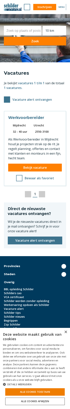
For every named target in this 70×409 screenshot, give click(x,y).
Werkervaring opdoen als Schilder (26, 305)
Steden (9, 274)
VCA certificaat (14, 297)
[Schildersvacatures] (13, 7)
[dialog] (35, 368)
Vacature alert (14, 309)
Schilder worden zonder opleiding (26, 301)
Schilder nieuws (14, 316)
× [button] (65, 332)
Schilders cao (13, 293)
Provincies (12, 266)
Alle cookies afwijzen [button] (35, 401)
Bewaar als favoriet (39, 178)
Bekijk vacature (35, 167)
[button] (35, 384)
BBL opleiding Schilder (19, 289)
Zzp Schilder (12, 324)
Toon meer (63, 266)
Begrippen (11, 320)
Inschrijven (45, 7)
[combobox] (22, 30)
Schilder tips (12, 313)
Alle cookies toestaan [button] (35, 392)
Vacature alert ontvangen (32, 99)
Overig (9, 282)
